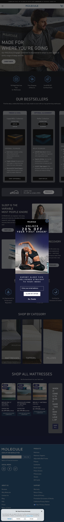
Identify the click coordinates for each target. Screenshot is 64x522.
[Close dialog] (47, 221)
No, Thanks (32, 299)
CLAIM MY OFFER (32, 294)
